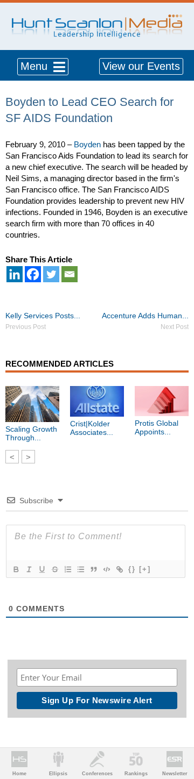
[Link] (119, 569)
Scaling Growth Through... (31, 433)
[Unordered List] (80, 569)
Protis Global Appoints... (156, 427)
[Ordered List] (67, 569)
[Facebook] (33, 274)
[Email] (69, 274)
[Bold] (15, 569)
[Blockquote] (93, 569)
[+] (145, 569)
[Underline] (41, 569)
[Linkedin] (14, 274)
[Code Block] (106, 569)
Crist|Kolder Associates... (91, 428)
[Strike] (54, 569)
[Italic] (28, 569)
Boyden (87, 144)
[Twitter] (51, 274)
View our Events (141, 66)
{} (132, 569)
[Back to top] (175, 731)
